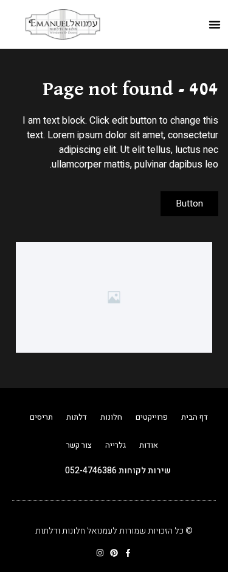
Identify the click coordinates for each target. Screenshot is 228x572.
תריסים (41, 417)
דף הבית (194, 417)
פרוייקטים (152, 417)
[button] (215, 24)
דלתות (76, 417)
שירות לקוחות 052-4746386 (118, 470)
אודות (148, 445)
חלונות (111, 417)
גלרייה (115, 445)
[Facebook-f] (128, 553)
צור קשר (79, 445)
